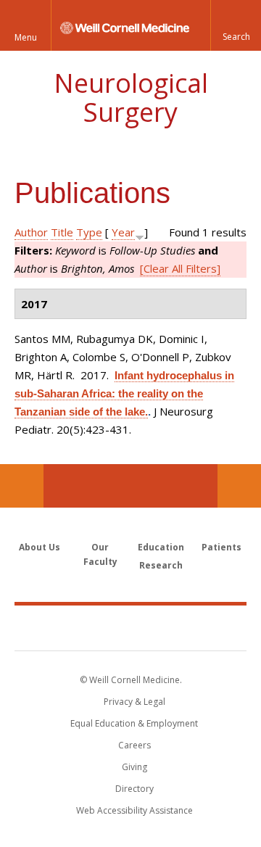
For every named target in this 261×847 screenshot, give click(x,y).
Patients (221, 547)
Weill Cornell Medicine (130, 627)
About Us (39, 547)
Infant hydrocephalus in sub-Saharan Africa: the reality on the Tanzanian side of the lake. (124, 393)
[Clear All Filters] (180, 268)
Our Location (22, 486)
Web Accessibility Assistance (134, 810)
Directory (134, 788)
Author (31, 232)
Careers (134, 745)
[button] (235, 25)
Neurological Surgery (131, 97)
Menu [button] (25, 37)
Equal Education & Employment (134, 723)
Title (62, 232)
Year (123, 232)
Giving (134, 767)
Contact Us (239, 486)
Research (161, 565)
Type (89, 232)
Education (161, 547)
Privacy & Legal (134, 701)
